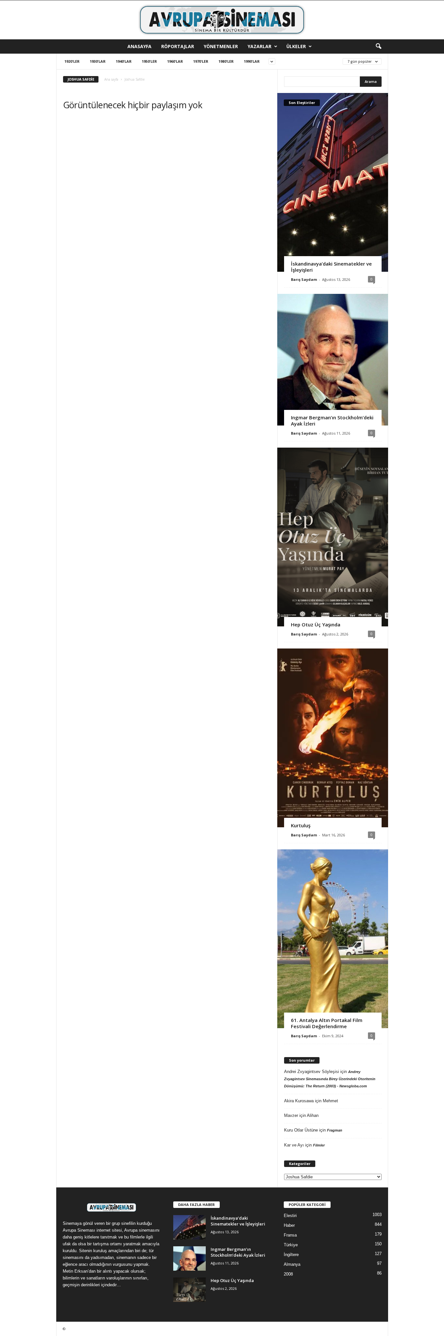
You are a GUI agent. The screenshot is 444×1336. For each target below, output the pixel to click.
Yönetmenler (221, 46)
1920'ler (72, 61)
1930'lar (98, 61)
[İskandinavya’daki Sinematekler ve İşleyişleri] (332, 182)
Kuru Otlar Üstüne (301, 1130)
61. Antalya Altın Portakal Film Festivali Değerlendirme (326, 1023)
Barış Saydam (304, 279)
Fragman (334, 1130)
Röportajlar (177, 46)
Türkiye (291, 1244)
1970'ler (200, 61)
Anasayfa (139, 46)
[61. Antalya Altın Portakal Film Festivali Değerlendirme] (332, 938)
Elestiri (290, 1215)
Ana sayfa (111, 79)
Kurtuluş (300, 825)
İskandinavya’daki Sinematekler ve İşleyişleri (331, 266)
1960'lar (175, 61)
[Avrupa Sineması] (222, 19)
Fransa (290, 1235)
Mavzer (291, 1115)
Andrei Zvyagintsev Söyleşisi (311, 1071)
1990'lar (252, 61)
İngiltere (291, 1254)
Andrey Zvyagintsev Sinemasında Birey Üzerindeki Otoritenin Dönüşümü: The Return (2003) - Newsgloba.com (329, 1079)
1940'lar (124, 61)
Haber (289, 1225)
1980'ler (226, 61)
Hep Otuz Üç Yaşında (315, 624)
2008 (288, 1274)
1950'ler (149, 61)
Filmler (319, 1145)
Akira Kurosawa (299, 1100)
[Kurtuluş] (332, 737)
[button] (378, 46)
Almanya (292, 1264)
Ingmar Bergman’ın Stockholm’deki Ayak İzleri (332, 420)
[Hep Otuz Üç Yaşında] (332, 537)
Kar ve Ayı (294, 1145)
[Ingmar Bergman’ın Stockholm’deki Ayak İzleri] (332, 360)
